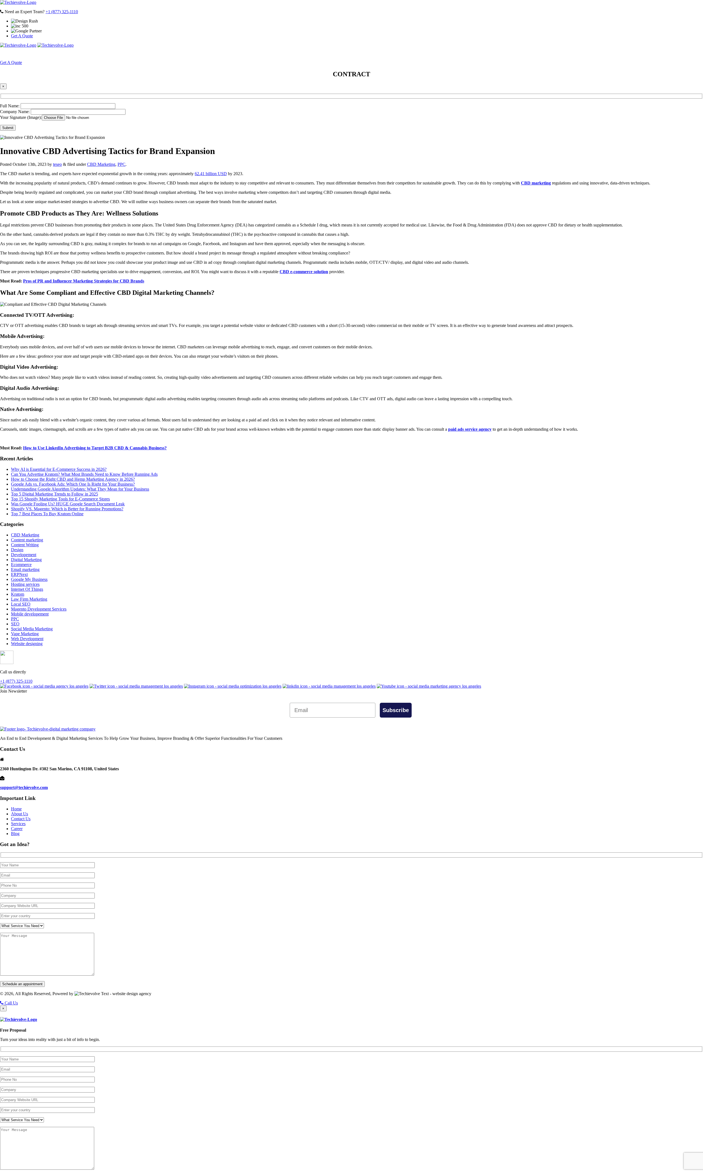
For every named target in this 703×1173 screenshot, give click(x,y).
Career (17, 828)
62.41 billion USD (211, 173)
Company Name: (15, 111)
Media (393, 54)
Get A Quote (22, 35)
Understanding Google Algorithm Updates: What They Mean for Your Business (80, 489)
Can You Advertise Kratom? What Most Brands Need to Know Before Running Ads (84, 474)
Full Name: (10, 105)
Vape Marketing (25, 633)
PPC (121, 164)
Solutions (330, 54)
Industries (364, 54)
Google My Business (29, 579)
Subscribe (396, 710)
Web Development (27, 638)
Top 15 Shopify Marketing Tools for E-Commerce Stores (60, 499)
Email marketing (25, 569)
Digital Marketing (26, 559)
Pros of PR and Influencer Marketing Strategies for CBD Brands (83, 281)
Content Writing (25, 544)
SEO (15, 624)
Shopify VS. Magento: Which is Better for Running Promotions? (67, 508)
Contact (420, 54)
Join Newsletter (13, 691)
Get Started (448, 54)
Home (247, 54)
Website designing (27, 643)
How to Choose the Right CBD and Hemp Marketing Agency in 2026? (73, 479)
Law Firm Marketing (29, 599)
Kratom (17, 594)
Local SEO (20, 604)
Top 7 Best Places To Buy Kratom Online (47, 513)
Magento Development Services (38, 609)
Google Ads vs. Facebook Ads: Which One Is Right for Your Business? (73, 484)
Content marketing (27, 539)
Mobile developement (30, 614)
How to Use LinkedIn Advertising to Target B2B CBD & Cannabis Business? (95, 448)
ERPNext (19, 574)
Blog (15, 833)
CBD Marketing (101, 164)
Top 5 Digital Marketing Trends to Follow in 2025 (54, 494)
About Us (269, 54)
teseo (57, 164)
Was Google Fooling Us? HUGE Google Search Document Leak (68, 504)
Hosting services (25, 584)
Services (299, 54)
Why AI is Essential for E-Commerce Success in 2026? (59, 469)
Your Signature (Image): (21, 117)
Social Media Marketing (32, 628)
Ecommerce (21, 564)
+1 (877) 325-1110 (62, 11)
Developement (23, 554)
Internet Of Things (27, 589)
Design (17, 549)
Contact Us (20, 818)
